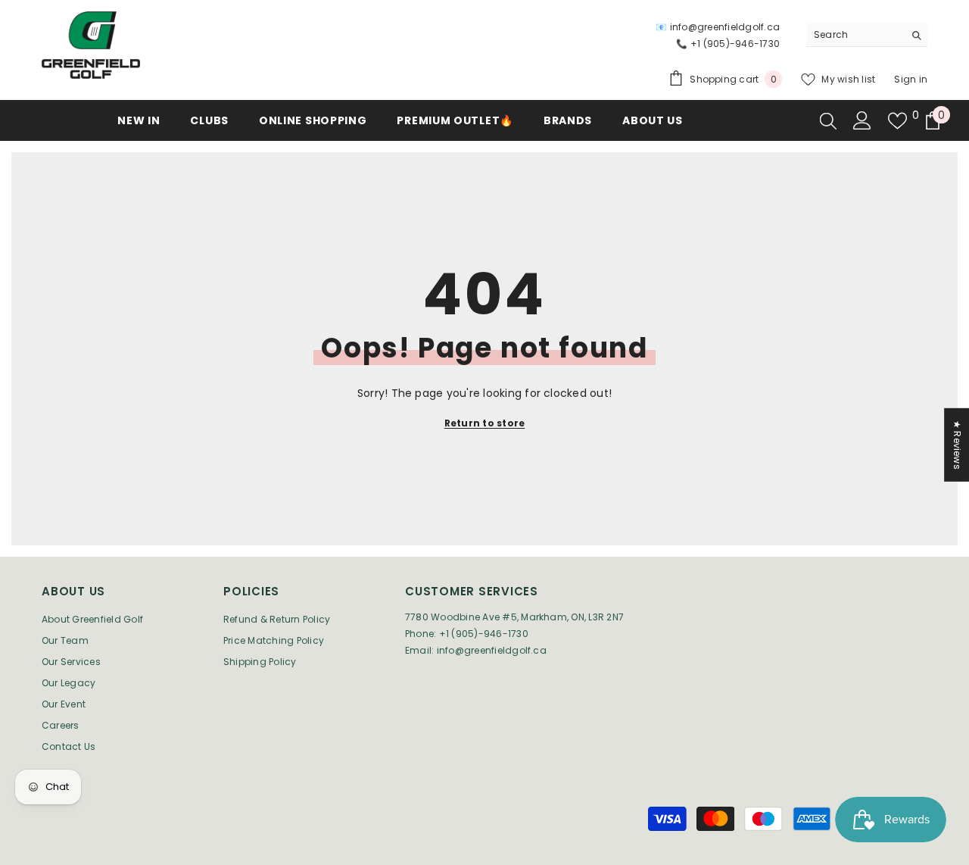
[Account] (862, 120)
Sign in (910, 79)
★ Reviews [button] (957, 445)
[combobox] (855, 34)
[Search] (866, 35)
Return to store (484, 423)
